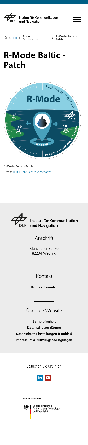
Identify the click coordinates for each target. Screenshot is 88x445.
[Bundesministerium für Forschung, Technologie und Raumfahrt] (44, 423)
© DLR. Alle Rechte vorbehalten (32, 172)
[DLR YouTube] (48, 379)
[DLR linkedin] (40, 379)
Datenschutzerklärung (44, 327)
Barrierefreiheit (44, 321)
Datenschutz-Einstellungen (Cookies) (44, 334)
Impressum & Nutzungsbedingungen (44, 340)
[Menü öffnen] (77, 18)
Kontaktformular (44, 287)
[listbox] (15, 37)
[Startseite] (5, 38)
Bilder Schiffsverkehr (32, 38)
